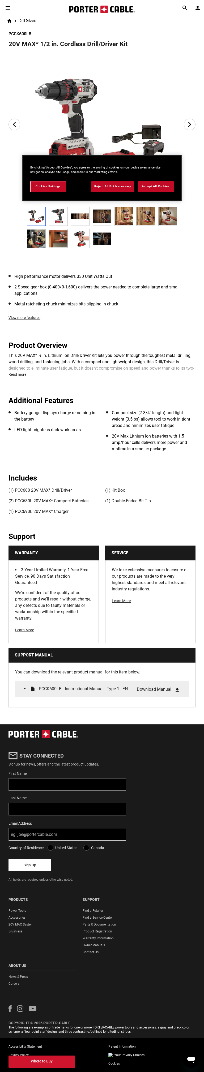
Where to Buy (42, 1061)
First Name (17, 773)
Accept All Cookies (155, 186)
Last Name (17, 798)
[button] (10, 1008)
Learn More (24, 630)
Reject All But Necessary (112, 186)
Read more (17, 374)
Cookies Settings (48, 186)
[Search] (184, 8)
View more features (24, 317)
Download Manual (154, 689)
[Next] (190, 124)
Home (9, 21)
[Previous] (14, 124)
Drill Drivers (27, 21)
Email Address (20, 823)
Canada (97, 848)
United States (66, 848)
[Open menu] (8, 8)
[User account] (197, 8)
